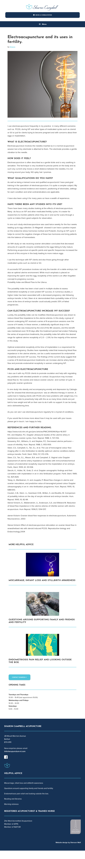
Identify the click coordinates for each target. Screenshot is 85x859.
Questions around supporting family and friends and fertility (28, 788)
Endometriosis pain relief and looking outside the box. (26, 793)
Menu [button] (44, 24)
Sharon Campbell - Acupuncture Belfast (42, 6)
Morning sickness (11, 804)
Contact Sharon (18, 677)
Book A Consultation (43, 15)
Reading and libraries (13, 798)
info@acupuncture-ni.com (14, 751)
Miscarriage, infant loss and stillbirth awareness (42, 580)
